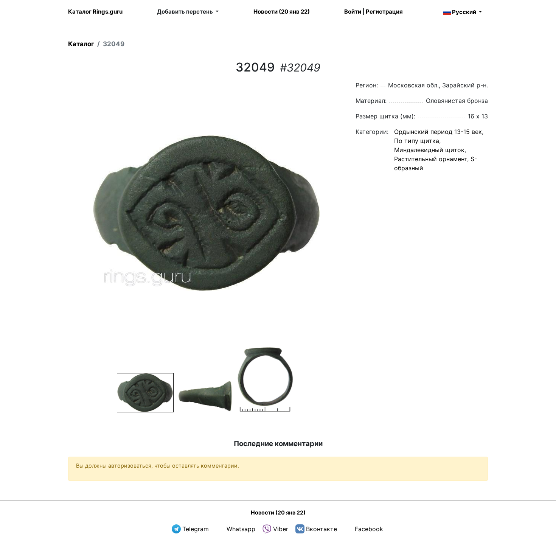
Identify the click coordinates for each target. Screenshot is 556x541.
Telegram (195, 529)
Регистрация (384, 11)
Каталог (81, 44)
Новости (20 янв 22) (281, 11)
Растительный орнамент (430, 159)
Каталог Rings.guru (95, 11)
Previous (58, 213)
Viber (280, 529)
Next (354, 213)
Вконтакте (321, 529)
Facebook (369, 529)
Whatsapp (241, 529)
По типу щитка (416, 141)
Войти (352, 11)
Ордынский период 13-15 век (438, 131)
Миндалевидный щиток (429, 150)
